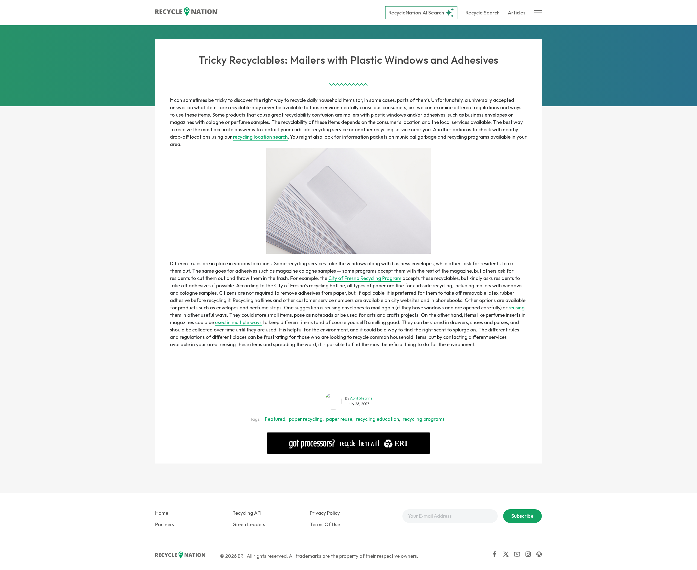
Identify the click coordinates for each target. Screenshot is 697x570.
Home (161, 513)
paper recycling (306, 419)
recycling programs (424, 419)
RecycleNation (405, 13)
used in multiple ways (238, 322)
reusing (517, 307)
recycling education (377, 419)
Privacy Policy (325, 513)
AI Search (416, 13)
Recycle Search (483, 13)
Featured (275, 419)
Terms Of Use (325, 524)
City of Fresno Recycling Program (364, 278)
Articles (516, 13)
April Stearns (361, 398)
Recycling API (247, 513)
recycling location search (260, 137)
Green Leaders (249, 524)
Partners (164, 524)
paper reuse (339, 419)
